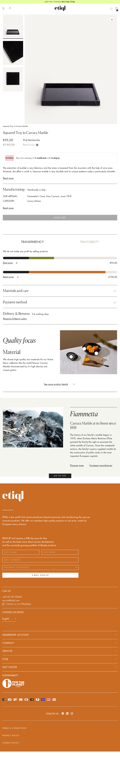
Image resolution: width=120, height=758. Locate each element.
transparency (32, 241)
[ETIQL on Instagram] (72, 713)
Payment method (15, 302)
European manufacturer (101, 465)
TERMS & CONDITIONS (14, 728)
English (5, 619)
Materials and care (16, 291)
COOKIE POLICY (10, 743)
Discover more (77, 465)
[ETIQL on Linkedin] (67, 713)
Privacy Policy (11, 735)
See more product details (56, 384)
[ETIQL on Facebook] (63, 713)
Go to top (60, 476)
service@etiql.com (11, 600)
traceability (89, 241)
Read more (8, 178)
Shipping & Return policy (15, 319)
